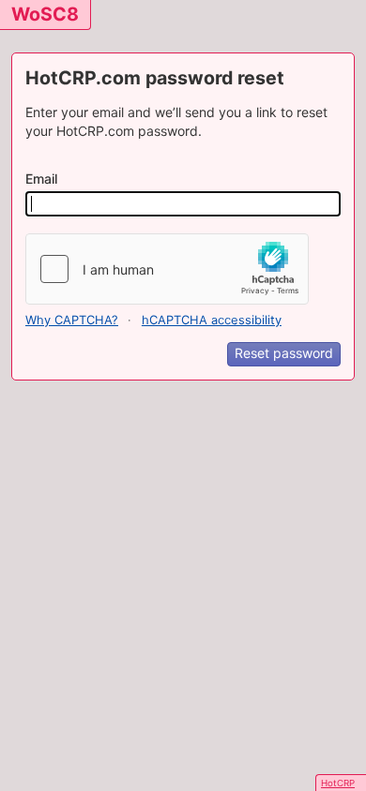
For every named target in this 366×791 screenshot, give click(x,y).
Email (41, 179)
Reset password (284, 353)
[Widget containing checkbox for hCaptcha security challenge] (167, 269)
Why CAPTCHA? (71, 320)
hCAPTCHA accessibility (212, 320)
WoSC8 (45, 14)
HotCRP (338, 783)
